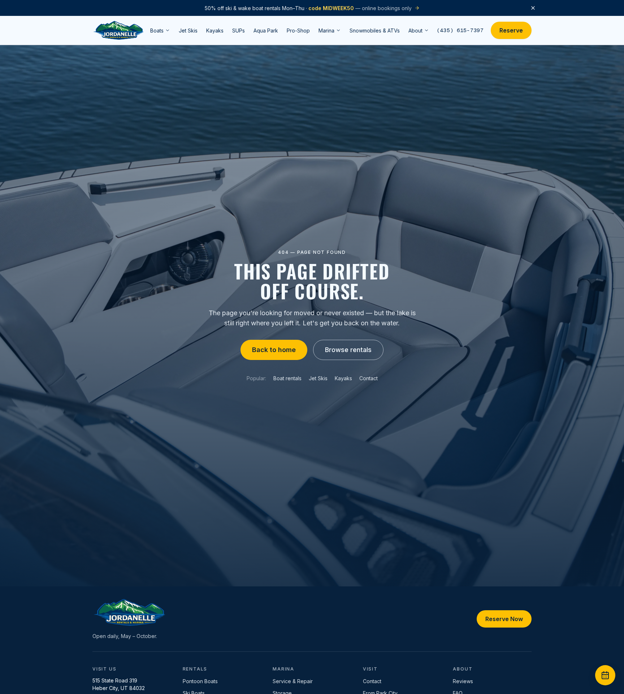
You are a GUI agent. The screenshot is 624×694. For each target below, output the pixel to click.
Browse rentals (348, 349)
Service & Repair (293, 681)
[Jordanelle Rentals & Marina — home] (118, 30)
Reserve (511, 30)
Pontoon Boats (200, 681)
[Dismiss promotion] (533, 8)
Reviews (463, 681)
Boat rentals (287, 378)
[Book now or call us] (605, 675)
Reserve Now (504, 619)
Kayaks (343, 378)
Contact (368, 378)
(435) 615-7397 (460, 30)
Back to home (274, 349)
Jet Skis (318, 378)
